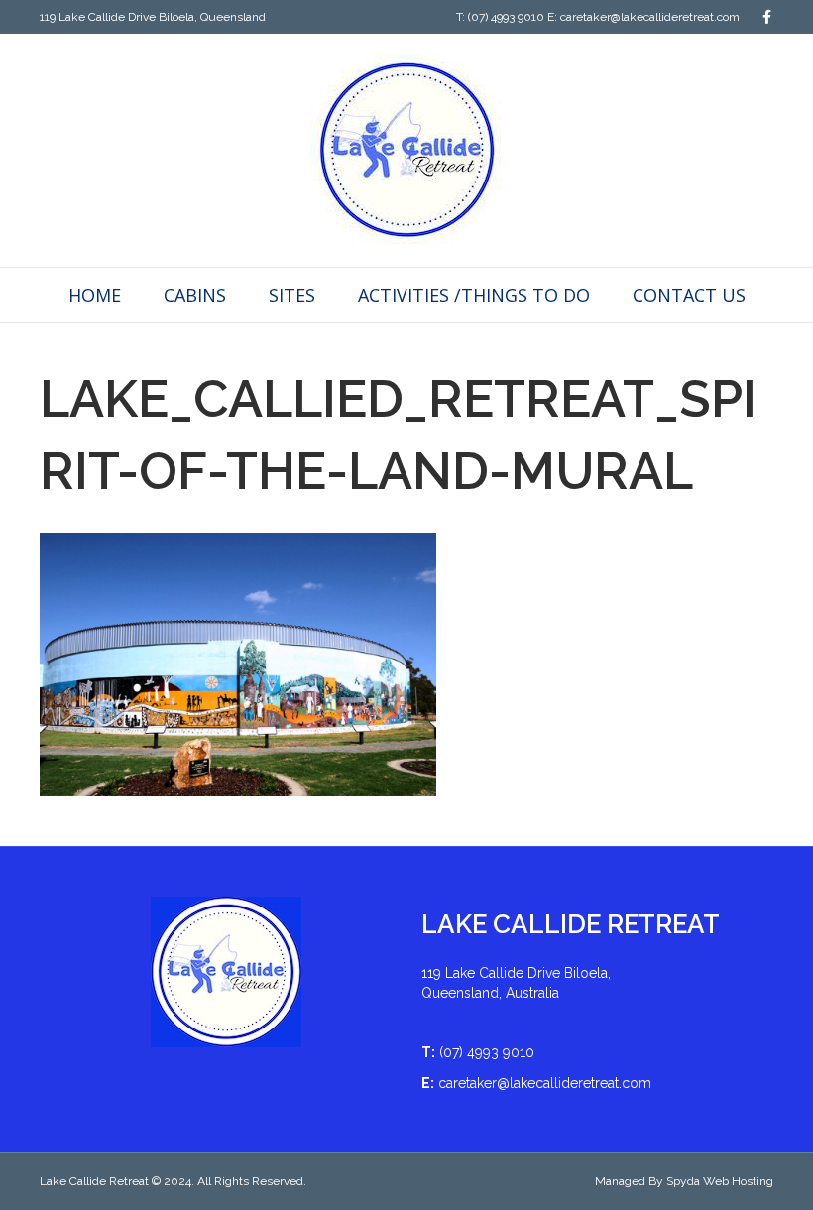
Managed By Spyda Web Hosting (684, 1181)
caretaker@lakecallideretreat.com (650, 17)
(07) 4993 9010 (506, 17)
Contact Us (689, 294)
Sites (292, 294)
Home (94, 294)
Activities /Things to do (474, 294)
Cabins (195, 294)
